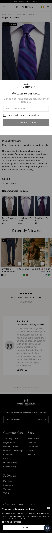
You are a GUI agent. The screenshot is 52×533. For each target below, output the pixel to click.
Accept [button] (26, 527)
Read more (25, 519)
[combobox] (48, 508)
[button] (26, 522)
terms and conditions (31, 115)
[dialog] (26, 519)
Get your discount (26, 122)
